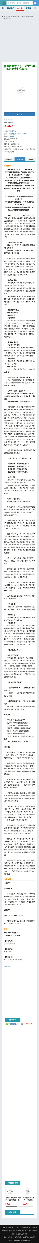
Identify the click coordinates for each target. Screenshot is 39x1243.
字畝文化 (13, 136)
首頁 (5, 1237)
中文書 (20, 8)
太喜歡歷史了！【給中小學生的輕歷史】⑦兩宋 (21, 1227)
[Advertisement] (19, 41)
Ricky (24, 134)
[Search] (35, 3)
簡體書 (28, 8)
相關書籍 (31, 160)
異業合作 (26, 1237)
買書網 (15, 1240)
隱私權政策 (18, 1237)
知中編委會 (12, 131)
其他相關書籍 (13, 1183)
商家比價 (20, 159)
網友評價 (12, 1212)
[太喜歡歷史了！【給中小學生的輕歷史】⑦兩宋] (20, 91)
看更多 (8, 966)
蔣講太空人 (12, 134)
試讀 (20, 114)
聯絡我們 (33, 1237)
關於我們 (10, 1237)
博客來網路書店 (13, 1024)
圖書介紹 (9, 160)
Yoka (19, 134)
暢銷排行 (10, 8)
